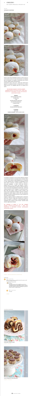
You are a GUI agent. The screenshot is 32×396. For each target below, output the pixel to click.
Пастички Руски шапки (11, 378)
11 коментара (9, 343)
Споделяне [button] (5, 274)
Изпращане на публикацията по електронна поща (15, 274)
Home (7, 4)
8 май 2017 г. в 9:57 (13, 282)
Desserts (10, 4)
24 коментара (10, 379)
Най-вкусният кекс (9, 342)
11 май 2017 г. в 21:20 (13, 290)
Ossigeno (10, 2)
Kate (9, 290)
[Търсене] (27, 2)
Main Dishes (21, 4)
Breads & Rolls (15, 4)
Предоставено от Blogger (16, 393)
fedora (10, 282)
